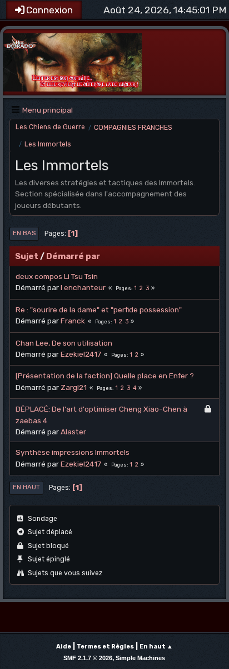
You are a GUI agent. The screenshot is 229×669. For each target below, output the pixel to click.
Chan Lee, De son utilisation (64, 342)
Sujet (26, 256)
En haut (26, 487)
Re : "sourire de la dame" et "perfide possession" (99, 309)
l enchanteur (83, 287)
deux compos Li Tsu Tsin (57, 276)
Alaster (73, 431)
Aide (63, 646)
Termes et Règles (105, 646)
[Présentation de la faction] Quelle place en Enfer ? (105, 375)
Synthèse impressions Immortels (73, 452)
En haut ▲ (156, 646)
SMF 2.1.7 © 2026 (87, 658)
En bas (24, 233)
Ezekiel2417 (81, 353)
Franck (73, 320)
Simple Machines (140, 658)
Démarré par (73, 256)
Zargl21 (74, 387)
